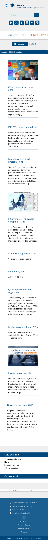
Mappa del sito (24, 528)
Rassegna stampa (11, 465)
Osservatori (11, 476)
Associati (22, 44)
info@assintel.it (24, 513)
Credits (24, 532)
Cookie (27, 525)
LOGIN (33, 44)
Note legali (24, 521)
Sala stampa (11, 454)
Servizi (34, 34)
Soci (24, 34)
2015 (11, 52)
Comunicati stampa (12, 459)
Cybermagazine (11, 468)
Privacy (21, 525)
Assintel (13, 34)
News (6, 462)
